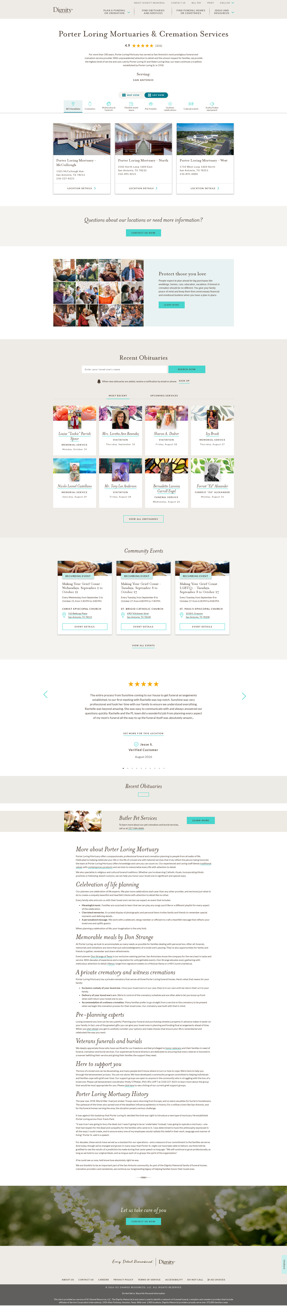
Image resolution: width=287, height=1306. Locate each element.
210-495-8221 (127, 173)
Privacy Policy (123, 1279)
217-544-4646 (136, 828)
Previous (45, 700)
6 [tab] (145, 768)
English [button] (225, 3)
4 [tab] (136, 768)
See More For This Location (143, 733)
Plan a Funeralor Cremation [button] (114, 11)
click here (129, 1085)
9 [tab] (159, 768)
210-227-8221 (65, 178)
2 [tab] (127, 768)
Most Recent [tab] (118, 395)
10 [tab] (163, 768)
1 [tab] (123, 768)
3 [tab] (132, 768)
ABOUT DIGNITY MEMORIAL (149, 3)
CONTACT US (178, 3)
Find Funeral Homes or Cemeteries (191, 11)
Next (241, 694)
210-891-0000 (189, 173)
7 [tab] (150, 768)
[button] (225, 3)
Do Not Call (195, 1279)
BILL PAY (196, 3)
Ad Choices (217, 1279)
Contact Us (86, 1279)
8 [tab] (154, 768)
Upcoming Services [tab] (164, 395)
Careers (103, 1279)
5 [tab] (141, 768)
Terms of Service (149, 1279)
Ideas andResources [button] (221, 11)
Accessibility (174, 1279)
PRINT (210, 3)
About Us (68, 1279)
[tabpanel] (143, 725)
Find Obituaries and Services (153, 11)
